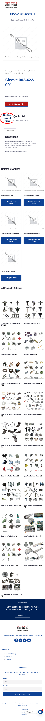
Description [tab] (10, 130)
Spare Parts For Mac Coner (19, 71)
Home (7, 71)
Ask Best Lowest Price (16, 104)
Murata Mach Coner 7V (26, 20)
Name (5, 678)
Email (5, 686)
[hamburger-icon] (42, 2)
